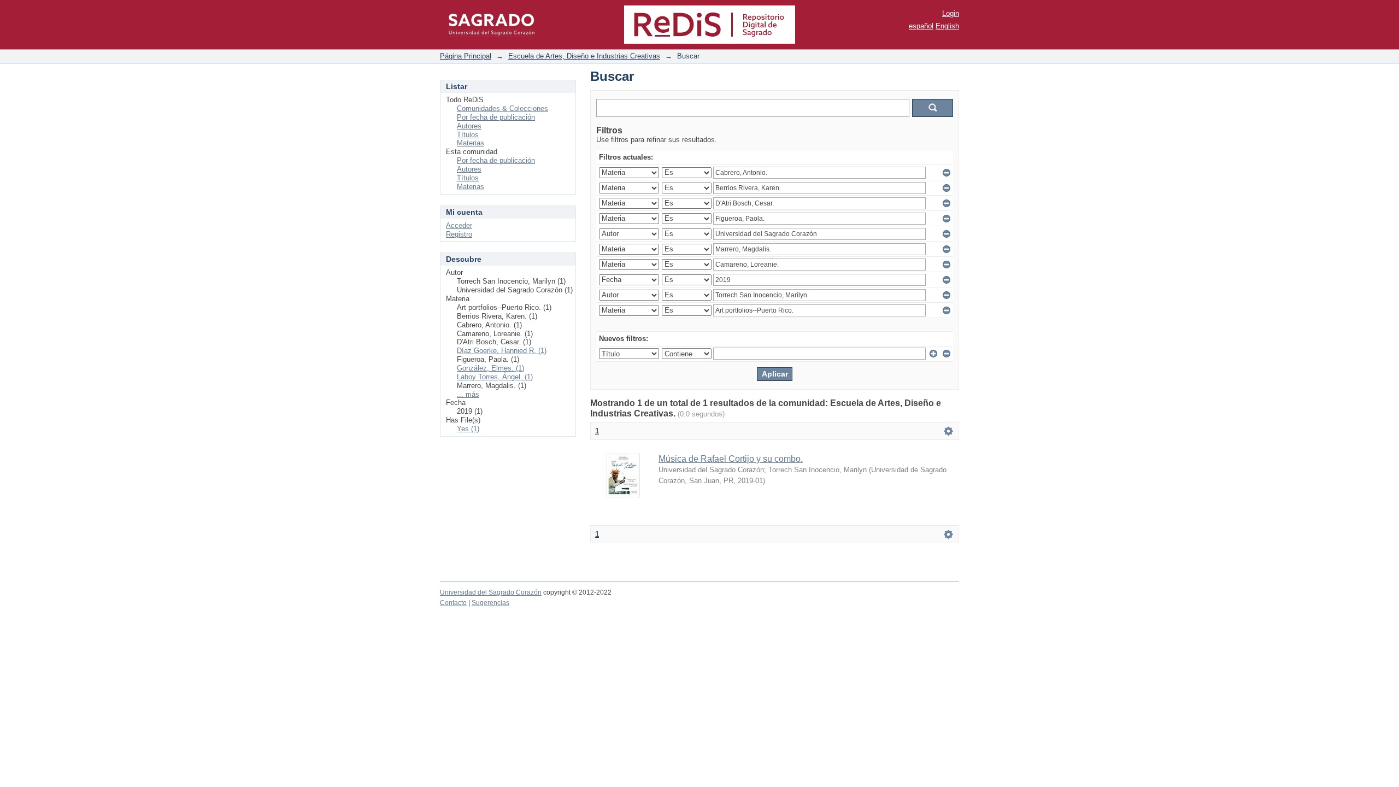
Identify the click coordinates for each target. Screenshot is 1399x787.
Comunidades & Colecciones (502, 108)
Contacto (453, 603)
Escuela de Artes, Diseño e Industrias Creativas (584, 56)
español (921, 26)
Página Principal (465, 56)
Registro (459, 234)
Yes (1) (468, 429)
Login (950, 13)
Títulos (468, 135)
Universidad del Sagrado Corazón (491, 592)
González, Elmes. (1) (490, 368)
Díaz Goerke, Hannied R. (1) (501, 350)
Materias (470, 143)
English (947, 26)
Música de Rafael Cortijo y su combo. (731, 458)
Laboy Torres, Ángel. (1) (495, 377)
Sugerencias (490, 603)
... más (468, 394)
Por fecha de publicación (496, 117)
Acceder (459, 225)
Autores (469, 126)
